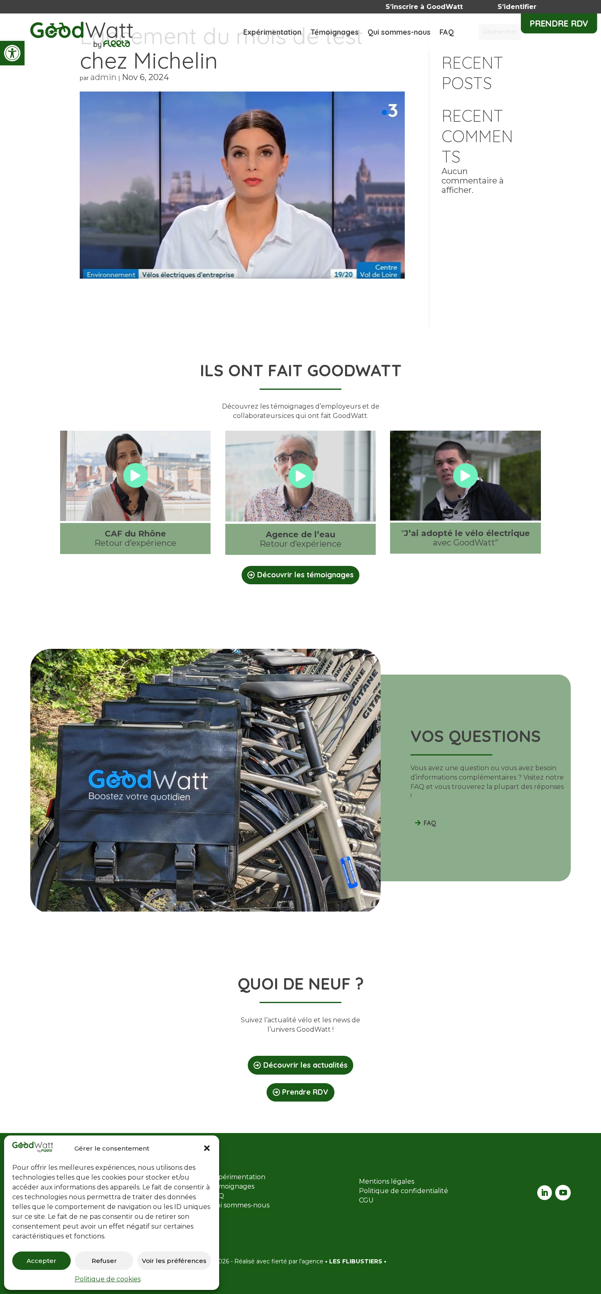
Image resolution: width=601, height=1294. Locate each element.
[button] (12, 53)
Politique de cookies (108, 1279)
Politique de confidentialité (403, 1191)
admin (103, 77)
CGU (366, 1200)
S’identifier (517, 7)
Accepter (41, 1261)
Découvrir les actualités (305, 1065)
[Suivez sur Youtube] (563, 1192)
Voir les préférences (174, 1261)
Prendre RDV (559, 23)
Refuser (104, 1261)
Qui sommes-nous (399, 33)
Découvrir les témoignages (305, 574)
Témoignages (334, 33)
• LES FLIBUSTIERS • (355, 1261)
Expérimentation (272, 33)
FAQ (447, 33)
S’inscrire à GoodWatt (424, 7)
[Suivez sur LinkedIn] (544, 1192)
